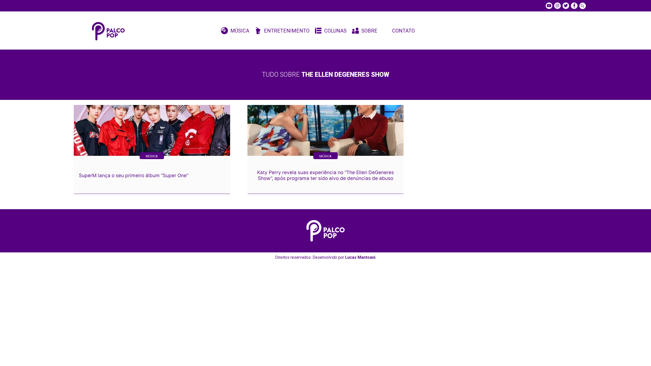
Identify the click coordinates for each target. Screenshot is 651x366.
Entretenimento (286, 31)
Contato (403, 31)
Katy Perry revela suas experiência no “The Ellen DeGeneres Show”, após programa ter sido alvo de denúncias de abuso (325, 175)
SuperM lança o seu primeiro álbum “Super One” (133, 175)
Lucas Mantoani (360, 257)
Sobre (369, 31)
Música (239, 31)
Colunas (335, 31)
